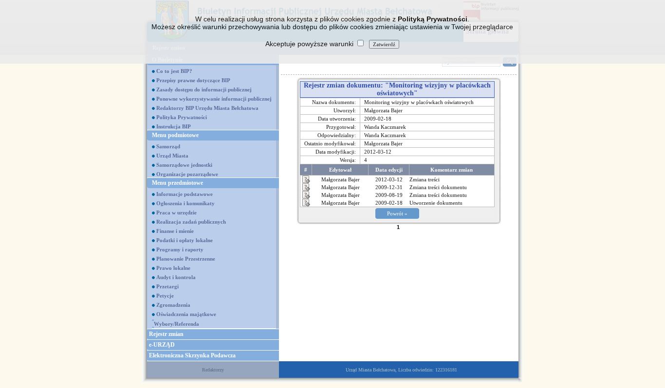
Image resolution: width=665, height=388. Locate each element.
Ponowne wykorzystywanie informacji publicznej (214, 99)
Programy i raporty (179, 249)
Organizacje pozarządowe (187, 174)
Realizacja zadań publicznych (191, 222)
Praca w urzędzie (176, 212)
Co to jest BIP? (174, 71)
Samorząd (168, 146)
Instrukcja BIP (173, 126)
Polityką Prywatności (432, 19)
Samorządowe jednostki (184, 165)
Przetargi (167, 286)
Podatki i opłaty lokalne (184, 240)
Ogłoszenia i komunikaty (185, 203)
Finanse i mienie (175, 231)
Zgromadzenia (173, 305)
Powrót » (397, 213)
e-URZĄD (162, 344)
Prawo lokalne (173, 268)
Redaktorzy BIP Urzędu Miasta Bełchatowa (207, 108)
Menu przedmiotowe (177, 182)
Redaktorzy (213, 369)
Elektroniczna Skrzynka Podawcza (192, 355)
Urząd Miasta (172, 156)
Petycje (165, 296)
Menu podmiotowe (175, 135)
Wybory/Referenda (176, 324)
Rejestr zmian (166, 334)
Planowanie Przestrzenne (185, 259)
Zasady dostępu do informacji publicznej (204, 89)
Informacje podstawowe (184, 194)
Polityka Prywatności (181, 117)
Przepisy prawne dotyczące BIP (193, 80)
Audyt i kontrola (176, 277)
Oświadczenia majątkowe (186, 314)
